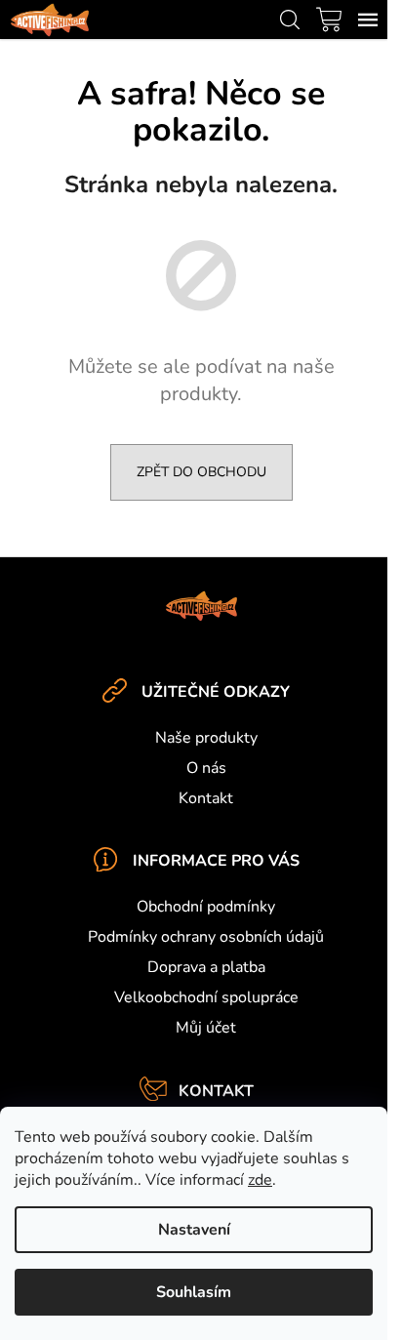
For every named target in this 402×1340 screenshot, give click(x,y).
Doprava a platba (206, 967)
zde (260, 1180)
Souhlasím (193, 1292)
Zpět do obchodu (201, 472)
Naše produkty (206, 738)
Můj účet (206, 1027)
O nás (206, 768)
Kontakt (206, 798)
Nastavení (194, 1229)
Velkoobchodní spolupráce (206, 997)
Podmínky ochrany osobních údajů (206, 937)
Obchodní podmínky (206, 906)
